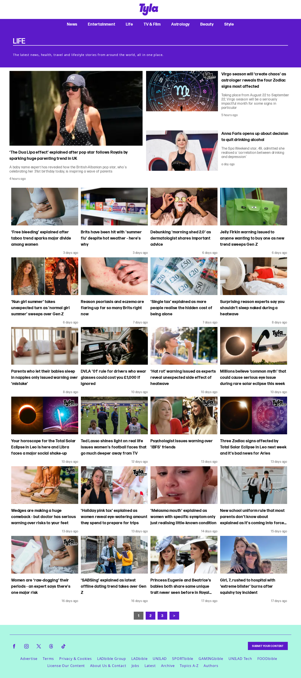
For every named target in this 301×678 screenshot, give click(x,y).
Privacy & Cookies (75, 658)
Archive (168, 665)
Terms (48, 658)
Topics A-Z (189, 665)
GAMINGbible (211, 658)
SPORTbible (182, 658)
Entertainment (101, 24)
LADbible (139, 658)
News (72, 24)
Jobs (135, 665)
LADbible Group (111, 658)
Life (129, 24)
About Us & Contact (108, 665)
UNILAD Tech (240, 658)
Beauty (207, 24)
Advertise (28, 658)
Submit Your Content (268, 646)
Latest (150, 665)
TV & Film (152, 24)
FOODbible (267, 658)
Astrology (180, 24)
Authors (211, 665)
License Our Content (66, 665)
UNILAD (160, 658)
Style (229, 24)
